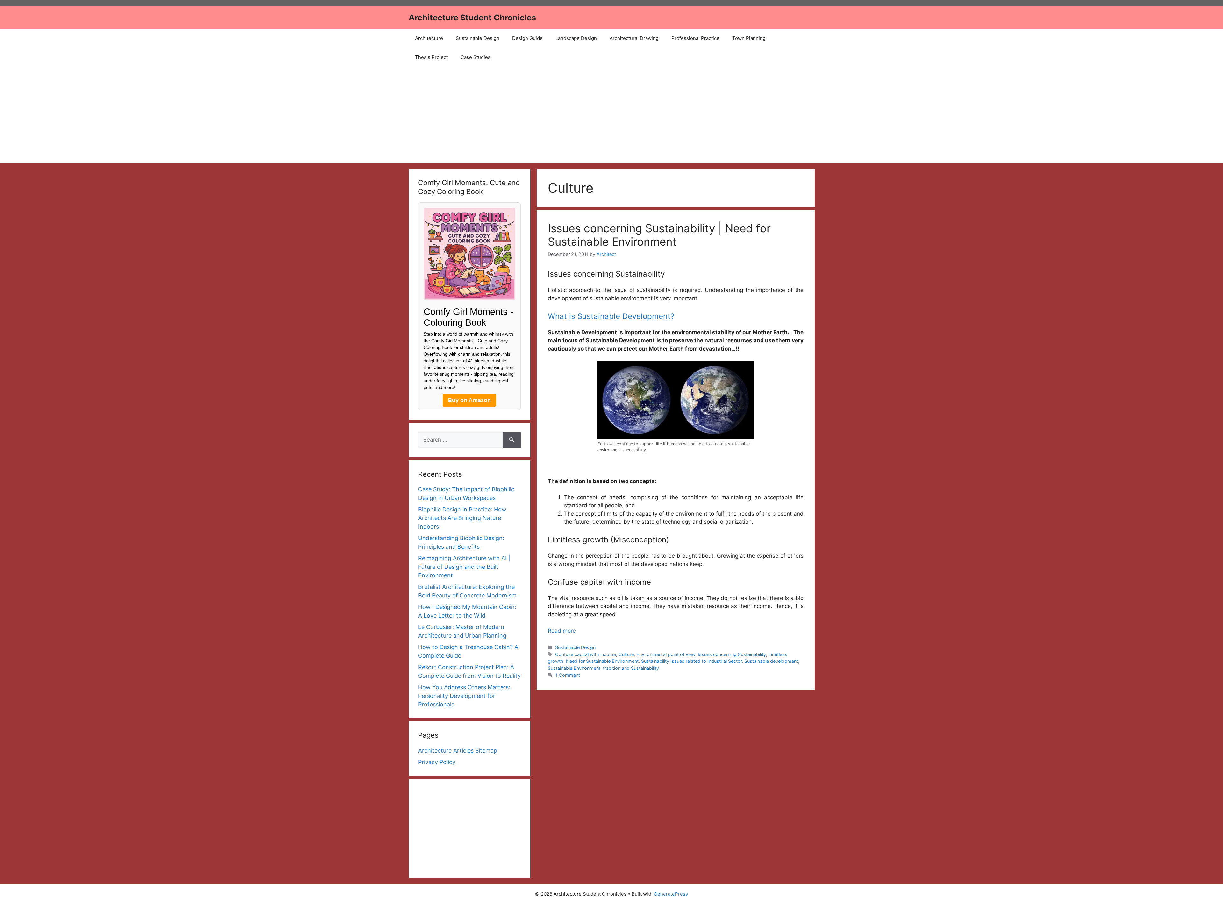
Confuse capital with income (585, 654)
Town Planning (749, 38)
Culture (626, 654)
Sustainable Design (477, 38)
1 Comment (567, 675)
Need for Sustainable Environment (602, 661)
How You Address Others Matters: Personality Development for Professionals (464, 696)
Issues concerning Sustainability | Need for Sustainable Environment (659, 234)
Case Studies (475, 57)
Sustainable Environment (574, 668)
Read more (562, 630)
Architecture (429, 38)
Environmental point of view (665, 654)
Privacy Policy (436, 762)
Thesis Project (431, 57)
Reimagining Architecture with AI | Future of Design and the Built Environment (464, 567)
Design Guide (527, 38)
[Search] (512, 440)
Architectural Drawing (634, 38)
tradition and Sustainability (631, 668)
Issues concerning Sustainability (732, 654)
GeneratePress (671, 894)
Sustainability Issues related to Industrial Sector (691, 661)
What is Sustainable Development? (611, 316)
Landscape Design (576, 38)
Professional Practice (695, 38)
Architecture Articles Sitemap (457, 750)
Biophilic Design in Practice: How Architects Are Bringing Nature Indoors (462, 518)
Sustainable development (771, 661)
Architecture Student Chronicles (472, 17)
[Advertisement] (611, 114)
